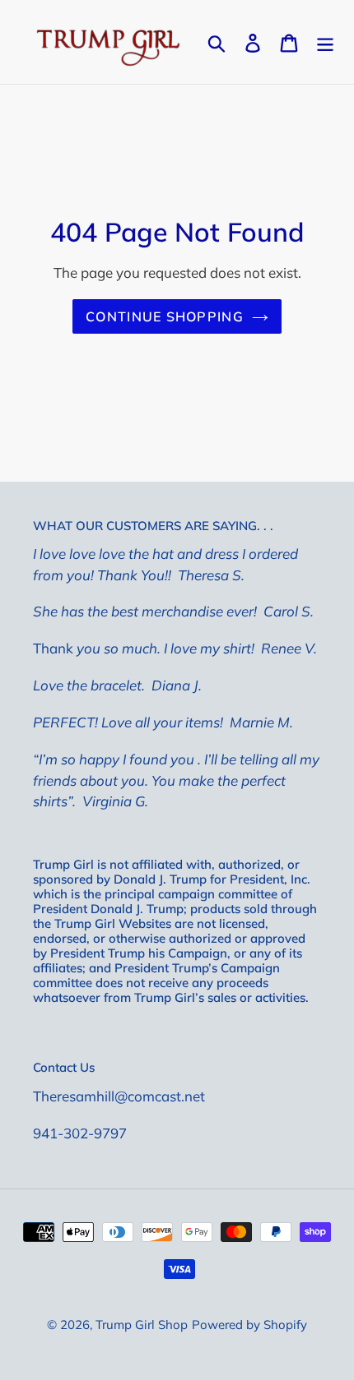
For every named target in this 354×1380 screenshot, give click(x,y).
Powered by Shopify (249, 1324)
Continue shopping (165, 316)
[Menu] (325, 41)
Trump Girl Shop (141, 1324)
